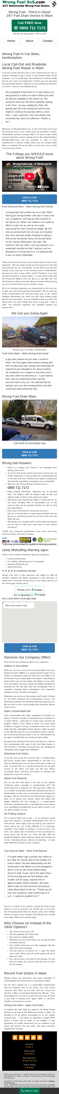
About (29, 40)
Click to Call (31, 1090)
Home (11, 40)
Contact (48, 40)
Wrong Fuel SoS (29, 1060)
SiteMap (51, 1081)
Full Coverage (9, 1083)
